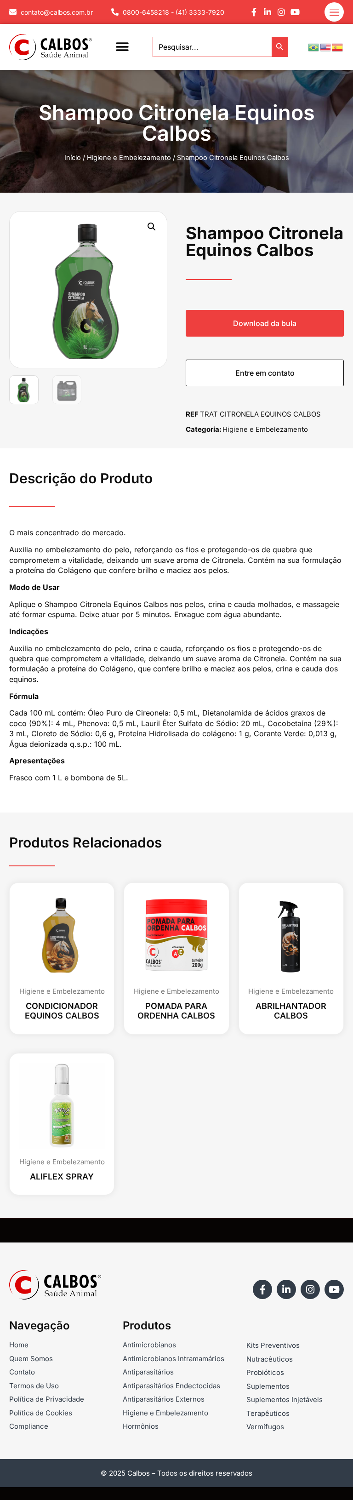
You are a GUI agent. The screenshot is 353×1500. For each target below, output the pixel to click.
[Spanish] (338, 46)
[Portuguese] (314, 46)
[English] (326, 46)
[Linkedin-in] (267, 12)
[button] (122, 47)
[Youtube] (295, 12)
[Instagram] (281, 12)
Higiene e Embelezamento (129, 158)
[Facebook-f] (254, 12)
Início (72, 158)
